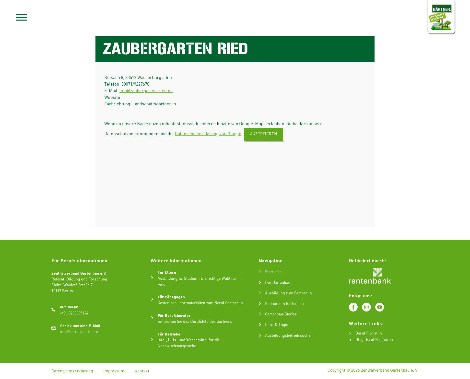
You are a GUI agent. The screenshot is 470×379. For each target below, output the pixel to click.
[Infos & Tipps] (259, 324)
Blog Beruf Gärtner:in (374, 340)
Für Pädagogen (171, 296)
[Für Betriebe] (152, 339)
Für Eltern (167, 272)
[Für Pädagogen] (152, 299)
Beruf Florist (366, 333)
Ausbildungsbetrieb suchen (289, 336)
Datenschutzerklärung (72, 371)
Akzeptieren (263, 134)
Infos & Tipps (276, 325)
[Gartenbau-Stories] (259, 313)
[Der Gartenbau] (259, 282)
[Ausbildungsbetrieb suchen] (259, 335)
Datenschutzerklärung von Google (208, 134)
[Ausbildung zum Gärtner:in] (259, 292)
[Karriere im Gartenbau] (259, 303)
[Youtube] (379, 307)
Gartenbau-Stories (281, 314)
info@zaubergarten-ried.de (146, 91)
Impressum (113, 371)
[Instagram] (366, 307)
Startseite (273, 272)
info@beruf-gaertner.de (80, 332)
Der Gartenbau (277, 283)
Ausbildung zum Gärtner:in (288, 293)
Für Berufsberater (174, 315)
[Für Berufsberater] (152, 317)
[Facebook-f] (353, 307)
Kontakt (142, 371)
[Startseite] (259, 271)
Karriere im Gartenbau (284, 304)
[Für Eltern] (152, 277)
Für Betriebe (169, 333)
